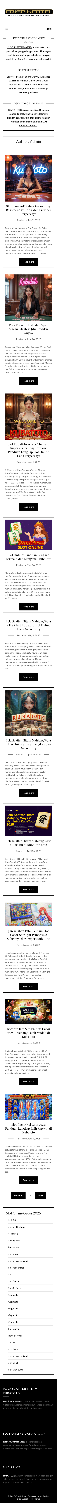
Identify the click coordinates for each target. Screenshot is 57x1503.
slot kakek (13, 1363)
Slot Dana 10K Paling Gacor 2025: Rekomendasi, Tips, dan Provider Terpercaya (28, 210)
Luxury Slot (14, 1240)
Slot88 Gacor (15, 1288)
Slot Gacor (13, 1281)
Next (40, 1195)
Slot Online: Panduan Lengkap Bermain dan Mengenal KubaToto (28, 557)
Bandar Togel (15, 1335)
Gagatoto (13, 1295)
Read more (28, 261)
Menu (48, 28)
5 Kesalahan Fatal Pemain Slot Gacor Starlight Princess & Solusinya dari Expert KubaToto (28, 935)
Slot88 (11, 1342)
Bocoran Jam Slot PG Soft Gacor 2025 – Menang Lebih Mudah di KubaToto (28, 1033)
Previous (18, 1195)
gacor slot (13, 1254)
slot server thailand (18, 1261)
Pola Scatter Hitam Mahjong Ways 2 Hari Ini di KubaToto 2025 (28, 843)
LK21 (11, 1274)
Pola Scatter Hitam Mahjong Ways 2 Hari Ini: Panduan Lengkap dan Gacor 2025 (28, 744)
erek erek (13, 1233)
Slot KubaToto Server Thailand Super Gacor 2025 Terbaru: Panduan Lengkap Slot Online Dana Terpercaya (28, 450)
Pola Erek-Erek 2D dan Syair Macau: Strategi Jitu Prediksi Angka (28, 329)
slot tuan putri (15, 1369)
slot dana (13, 1349)
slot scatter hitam (17, 1227)
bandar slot (14, 1247)
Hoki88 (12, 1220)
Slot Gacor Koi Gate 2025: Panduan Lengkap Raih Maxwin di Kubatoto (28, 1128)
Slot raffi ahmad (16, 1267)
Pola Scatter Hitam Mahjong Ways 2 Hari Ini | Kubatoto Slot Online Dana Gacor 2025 (28, 625)
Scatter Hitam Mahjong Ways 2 (23, 76)
